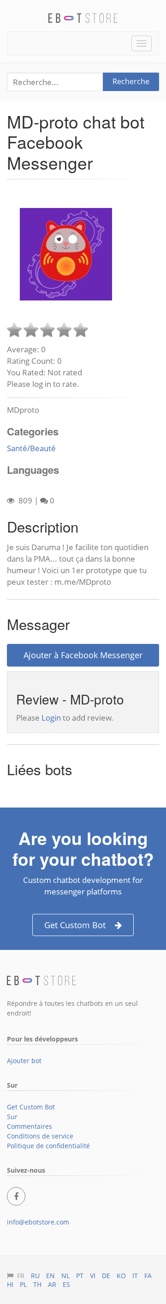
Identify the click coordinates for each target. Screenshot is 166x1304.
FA (148, 1275)
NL (65, 1275)
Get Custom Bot (75, 925)
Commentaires (29, 1126)
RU (35, 1275)
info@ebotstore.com (38, 1222)
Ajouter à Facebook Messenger (83, 655)
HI (10, 1284)
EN (50, 1275)
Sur (12, 1116)
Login (51, 717)
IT (135, 1275)
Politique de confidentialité (48, 1145)
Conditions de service (40, 1136)
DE (106, 1275)
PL (23, 1284)
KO (121, 1275)
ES (66, 1284)
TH (37, 1284)
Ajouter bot (24, 1060)
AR (52, 1284)
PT (79, 1275)
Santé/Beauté (31, 448)
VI (92, 1275)
